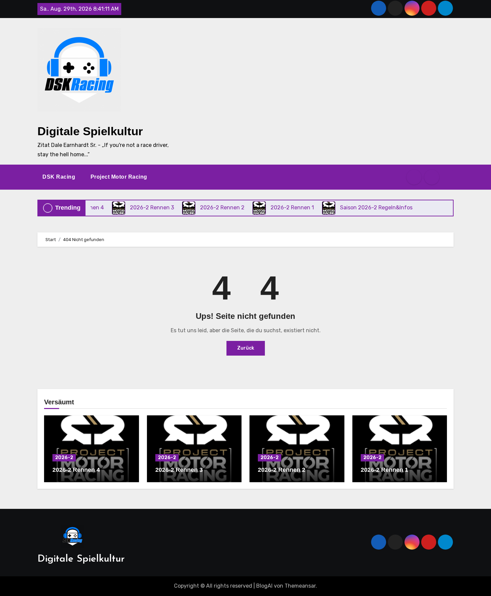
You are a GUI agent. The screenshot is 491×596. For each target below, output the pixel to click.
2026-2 (64, 457)
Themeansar (300, 586)
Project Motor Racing (120, 177)
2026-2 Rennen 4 (76, 469)
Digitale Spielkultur (90, 131)
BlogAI (264, 586)
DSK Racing (59, 177)
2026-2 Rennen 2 (281, 469)
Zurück (245, 348)
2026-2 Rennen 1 (384, 469)
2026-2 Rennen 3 (179, 469)
